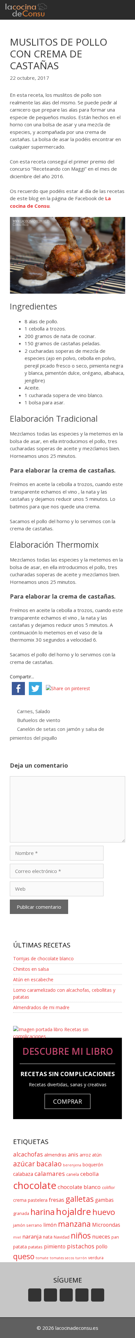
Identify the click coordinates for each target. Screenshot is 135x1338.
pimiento (55, 1246)
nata (47, 1237)
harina (42, 1212)
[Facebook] (50, 1295)
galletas (80, 1198)
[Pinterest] (97, 1295)
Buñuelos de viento (38, 720)
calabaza (23, 1174)
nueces (101, 1236)
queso (23, 1256)
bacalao (49, 1163)
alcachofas (28, 1154)
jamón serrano (27, 1225)
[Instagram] (81, 1295)
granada (21, 1213)
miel (17, 1237)
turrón (81, 1258)
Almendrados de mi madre (41, 1007)
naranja (32, 1236)
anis (73, 1154)
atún (97, 1155)
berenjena (72, 1165)
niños (81, 1235)
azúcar (24, 1163)
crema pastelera (30, 1200)
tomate (42, 1258)
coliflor (108, 1187)
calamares (49, 1173)
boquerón (93, 1164)
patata (20, 1246)
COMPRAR (67, 1101)
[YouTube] (34, 1295)
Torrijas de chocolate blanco (43, 958)
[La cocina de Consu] (27, 10)
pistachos (80, 1246)
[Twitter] (66, 1295)
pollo (101, 1246)
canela (72, 1174)
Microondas (106, 1224)
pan (115, 1237)
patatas (35, 1247)
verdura (96, 1258)
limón (50, 1224)
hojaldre (73, 1211)
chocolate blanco (79, 1187)
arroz (85, 1155)
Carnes (25, 711)
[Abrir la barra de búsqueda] (105, 10)
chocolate (34, 1185)
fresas (56, 1199)
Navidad (61, 1237)
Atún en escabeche (33, 979)
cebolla (89, 1174)
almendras (55, 1155)
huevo (103, 1211)
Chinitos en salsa (31, 969)
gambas (104, 1200)
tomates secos (62, 1258)
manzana (74, 1224)
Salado (42, 711)
